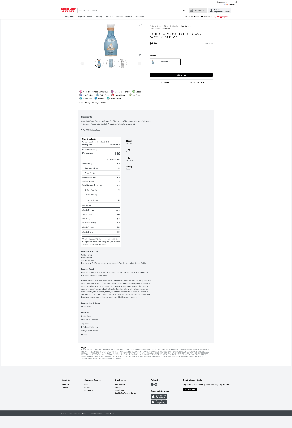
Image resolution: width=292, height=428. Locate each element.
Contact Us (89, 390)
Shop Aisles (70, 16)
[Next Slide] (139, 63)
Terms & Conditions (96, 414)
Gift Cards (109, 16)
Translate (231, 5)
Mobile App (119, 390)
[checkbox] (140, 25)
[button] (222, 17)
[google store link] (159, 403)
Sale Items (139, 16)
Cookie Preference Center (125, 393)
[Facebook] (152, 385)
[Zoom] (140, 55)
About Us (65, 384)
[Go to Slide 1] (99, 63)
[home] (69, 10)
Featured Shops (155, 26)
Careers (65, 387)
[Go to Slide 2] (110, 63)
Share (166, 82)
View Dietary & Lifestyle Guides (92, 102)
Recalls (87, 387)
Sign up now (190, 389)
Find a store (120, 384)
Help (86, 384)
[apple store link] (159, 398)
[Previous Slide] (82, 63)
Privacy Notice (109, 414)
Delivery (128, 16)
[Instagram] (155, 385)
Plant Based (184, 26)
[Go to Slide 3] (122, 63)
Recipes (119, 16)
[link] (191, 17)
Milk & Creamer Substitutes (160, 29)
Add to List (181, 75)
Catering (98, 16)
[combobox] (83, 10)
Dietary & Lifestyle (171, 26)
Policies (84, 414)
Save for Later (198, 82)
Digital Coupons (85, 16)
